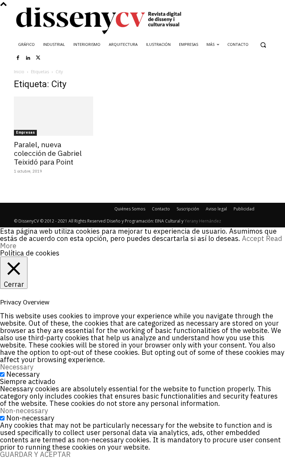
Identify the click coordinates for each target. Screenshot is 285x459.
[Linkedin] (28, 58)
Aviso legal (216, 209)
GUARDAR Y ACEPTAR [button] (35, 454)
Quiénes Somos (129, 209)
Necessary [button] (16, 367)
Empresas (25, 132)
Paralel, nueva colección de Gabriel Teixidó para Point (48, 153)
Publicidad (244, 209)
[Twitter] (38, 58)
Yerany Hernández (203, 221)
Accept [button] (253, 238)
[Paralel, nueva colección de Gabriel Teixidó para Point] (53, 116)
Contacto (161, 209)
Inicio (19, 72)
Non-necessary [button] (24, 410)
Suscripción (188, 209)
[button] (263, 44)
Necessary (23, 374)
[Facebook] (18, 58)
